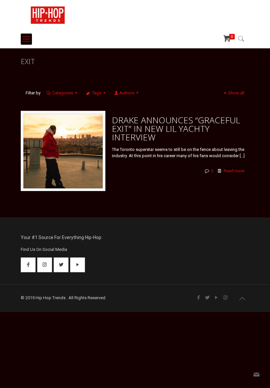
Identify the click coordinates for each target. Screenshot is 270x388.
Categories (62, 92)
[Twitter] (207, 298)
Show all (236, 92)
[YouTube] (216, 298)
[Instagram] (225, 298)
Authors (126, 92)
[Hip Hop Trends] (48, 15)
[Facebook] (198, 298)
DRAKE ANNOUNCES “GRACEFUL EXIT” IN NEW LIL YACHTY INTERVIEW (176, 128)
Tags (96, 92)
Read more (234, 170)
